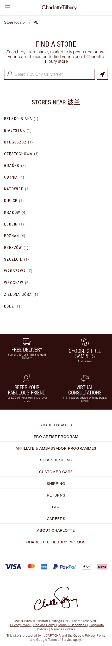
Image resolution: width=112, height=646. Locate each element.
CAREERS (56, 518)
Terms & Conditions (72, 625)
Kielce (14, 201)
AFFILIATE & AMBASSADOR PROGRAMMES (56, 448)
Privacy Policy (20, 625)
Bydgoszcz (18, 142)
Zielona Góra (21, 294)
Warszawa (18, 271)
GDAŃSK (15, 166)
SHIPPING (56, 483)
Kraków (15, 212)
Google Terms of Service (54, 640)
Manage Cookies (63, 629)
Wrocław (17, 283)
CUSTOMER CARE (56, 471)
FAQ (56, 507)
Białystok (18, 130)
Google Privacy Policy (88, 635)
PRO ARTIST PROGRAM (56, 436)
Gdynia (14, 177)
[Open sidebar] (7, 7)
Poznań (15, 236)
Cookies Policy (44, 625)
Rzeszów (16, 248)
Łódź (12, 306)
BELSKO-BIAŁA (21, 119)
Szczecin (16, 259)
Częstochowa (21, 154)
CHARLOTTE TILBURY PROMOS (56, 542)
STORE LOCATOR (56, 425)
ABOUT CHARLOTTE (56, 530)
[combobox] (49, 74)
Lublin (14, 224)
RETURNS (56, 495)
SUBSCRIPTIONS (56, 460)
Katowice (17, 189)
